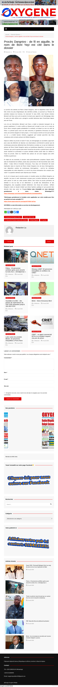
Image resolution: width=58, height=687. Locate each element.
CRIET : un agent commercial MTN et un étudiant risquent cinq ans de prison (42, 336)
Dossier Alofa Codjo (29, 217)
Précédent (9, 241)
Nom (5, 372)
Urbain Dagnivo (34, 220)
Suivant (49, 241)
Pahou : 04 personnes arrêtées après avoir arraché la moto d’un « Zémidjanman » (16, 270)
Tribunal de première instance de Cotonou (16, 220)
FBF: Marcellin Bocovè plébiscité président (37, 621)
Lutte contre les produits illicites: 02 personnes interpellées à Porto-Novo (14, 338)
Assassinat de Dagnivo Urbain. (13, 217)
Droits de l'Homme (32, 52)
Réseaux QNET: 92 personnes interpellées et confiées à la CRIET (42, 270)
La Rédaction (10, 274)
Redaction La (8, 52)
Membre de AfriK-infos (11, 456)
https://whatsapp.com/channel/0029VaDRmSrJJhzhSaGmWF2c (23, 193)
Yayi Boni (44, 220)
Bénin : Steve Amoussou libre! (42, 301)
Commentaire (8, 357)
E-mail (6, 379)
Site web (6, 386)
